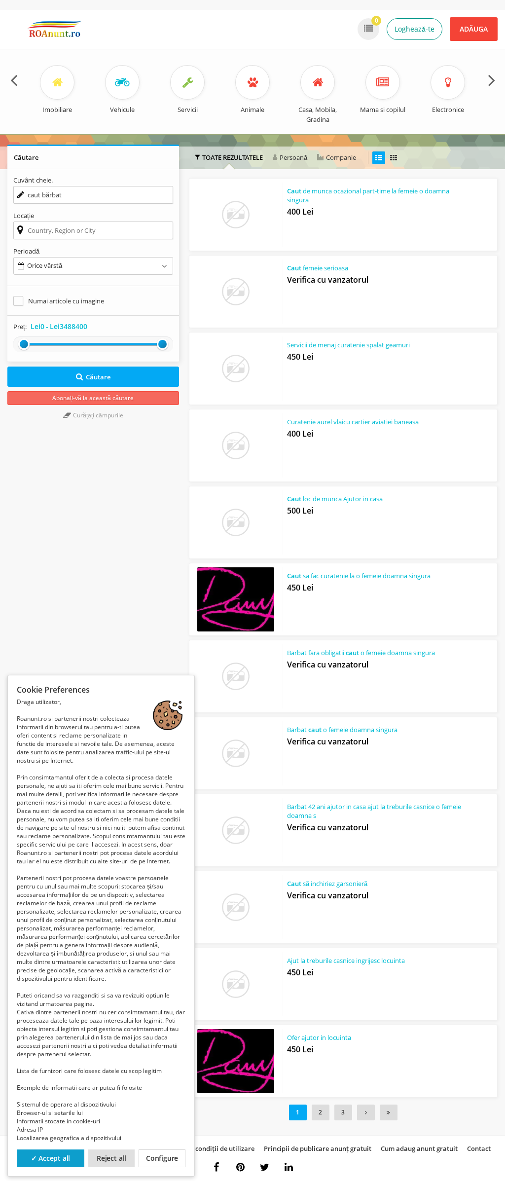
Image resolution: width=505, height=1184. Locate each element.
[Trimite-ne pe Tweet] (265, 1167)
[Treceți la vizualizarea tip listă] (378, 157)
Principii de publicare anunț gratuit (317, 1148)
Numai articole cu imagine (66, 300)
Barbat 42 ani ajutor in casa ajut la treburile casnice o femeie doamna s (374, 811)
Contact (479, 1148)
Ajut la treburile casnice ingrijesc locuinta (346, 960)
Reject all (111, 1158)
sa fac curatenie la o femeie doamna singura (359, 575)
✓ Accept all (51, 1158)
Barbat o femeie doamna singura (342, 729)
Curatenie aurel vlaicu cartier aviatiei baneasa (353, 421)
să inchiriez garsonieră (327, 883)
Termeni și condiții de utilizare (208, 1148)
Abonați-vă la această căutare (93, 398)
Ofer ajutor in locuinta (319, 1037)
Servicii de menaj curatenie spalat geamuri (348, 344)
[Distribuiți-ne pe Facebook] (216, 1167)
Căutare (98, 376)
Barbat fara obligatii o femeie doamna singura (361, 652)
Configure (162, 1158)
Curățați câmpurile (97, 415)
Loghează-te (414, 29)
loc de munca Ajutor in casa (335, 498)
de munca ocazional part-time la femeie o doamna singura (368, 195)
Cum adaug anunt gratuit (419, 1148)
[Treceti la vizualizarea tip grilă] (393, 157)
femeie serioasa (317, 267)
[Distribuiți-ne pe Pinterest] (241, 1167)
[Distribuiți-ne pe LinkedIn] (289, 1167)
